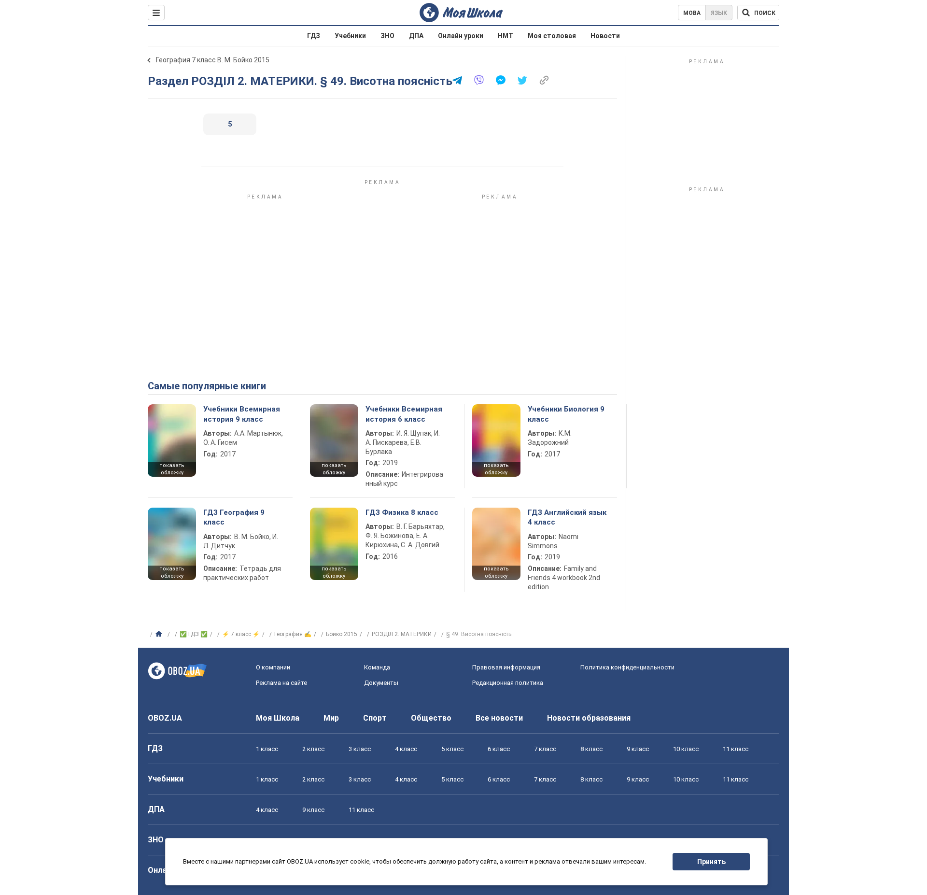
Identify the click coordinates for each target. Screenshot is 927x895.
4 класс (406, 749)
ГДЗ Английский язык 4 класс (567, 517)
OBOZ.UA (165, 718)
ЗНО (387, 36)
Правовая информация (506, 667)
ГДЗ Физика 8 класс (401, 512)
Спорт (375, 718)
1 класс (267, 749)
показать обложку (171, 469)
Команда (377, 667)
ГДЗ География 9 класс (234, 517)
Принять (711, 862)
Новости (605, 36)
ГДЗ (313, 36)
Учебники (350, 36)
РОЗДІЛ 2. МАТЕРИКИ (402, 634)
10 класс (686, 749)
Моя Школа (277, 718)
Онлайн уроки (460, 36)
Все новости (499, 718)
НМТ (505, 36)
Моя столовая (552, 36)
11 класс (735, 749)
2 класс (313, 749)
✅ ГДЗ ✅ (194, 634)
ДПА (416, 36)
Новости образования (589, 718)
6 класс (499, 749)
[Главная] (160, 634)
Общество (431, 718)
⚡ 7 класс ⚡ (241, 634)
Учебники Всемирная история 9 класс (241, 414)
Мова (692, 13)
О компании (273, 667)
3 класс (360, 749)
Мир (331, 718)
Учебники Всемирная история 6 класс (403, 414)
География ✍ (292, 634)
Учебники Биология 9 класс (566, 414)
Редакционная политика (507, 682)
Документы (381, 682)
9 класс (638, 749)
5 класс (452, 749)
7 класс (545, 749)
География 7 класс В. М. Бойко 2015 (212, 60)
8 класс (591, 749)
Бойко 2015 (341, 634)
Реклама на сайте (281, 682)
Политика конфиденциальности (627, 667)
